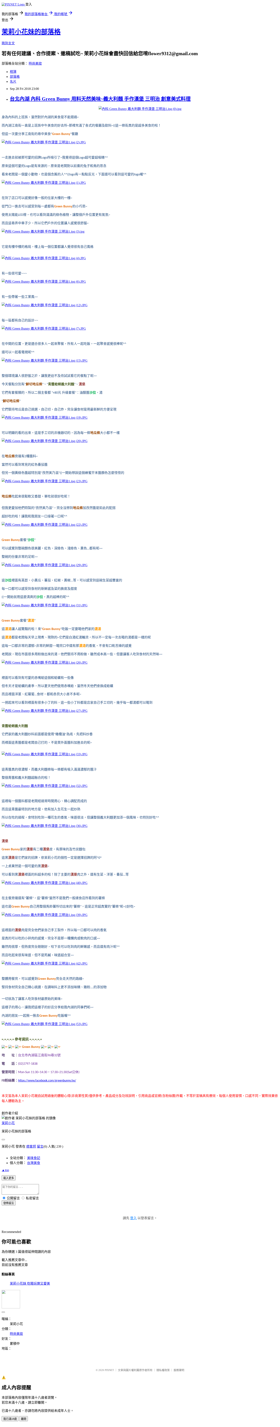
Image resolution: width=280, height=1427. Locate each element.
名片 (13, 81)
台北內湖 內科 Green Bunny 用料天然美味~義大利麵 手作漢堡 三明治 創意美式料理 (100, 99)
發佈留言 (8, 1203)
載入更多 (8, 1178)
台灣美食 (33, 1163)
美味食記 (33, 1158)
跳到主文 (8, 43)
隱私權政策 (163, 1370)
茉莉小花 (8, 1123)
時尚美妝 (35, 63)
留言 (40, 1146)
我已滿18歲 (10, 1418)
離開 (23, 1418)
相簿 (13, 71)
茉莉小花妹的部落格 (31, 31)
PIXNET (109, 1370)
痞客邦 (31, 1146)
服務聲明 (179, 1370)
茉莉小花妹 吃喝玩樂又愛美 (30, 1283)
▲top (5, 1170)
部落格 (15, 76)
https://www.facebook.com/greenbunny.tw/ (47, 1080)
